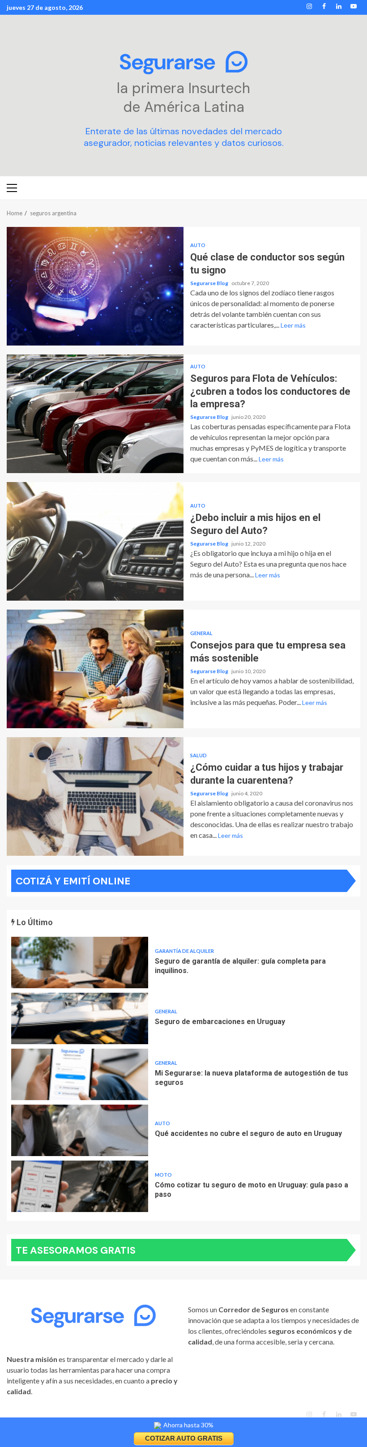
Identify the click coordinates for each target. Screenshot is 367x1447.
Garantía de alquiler (184, 950)
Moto (163, 1174)
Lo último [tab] (34, 922)
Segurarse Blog (209, 283)
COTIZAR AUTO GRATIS (183, 1438)
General (201, 633)
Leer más (293, 325)
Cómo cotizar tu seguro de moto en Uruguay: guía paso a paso (79, 1186)
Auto (197, 245)
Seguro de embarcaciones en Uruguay (79, 1018)
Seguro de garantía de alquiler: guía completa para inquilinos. (79, 962)
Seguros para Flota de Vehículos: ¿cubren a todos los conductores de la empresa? (95, 413)
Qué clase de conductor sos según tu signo (95, 286)
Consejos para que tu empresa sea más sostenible (95, 669)
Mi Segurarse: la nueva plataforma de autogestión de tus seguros (79, 1074)
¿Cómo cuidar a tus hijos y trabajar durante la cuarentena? (95, 796)
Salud (198, 755)
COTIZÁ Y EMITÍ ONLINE (73, 881)
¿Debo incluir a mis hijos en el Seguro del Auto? (95, 541)
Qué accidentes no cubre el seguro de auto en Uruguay (79, 1130)
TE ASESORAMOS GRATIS (76, 1250)
